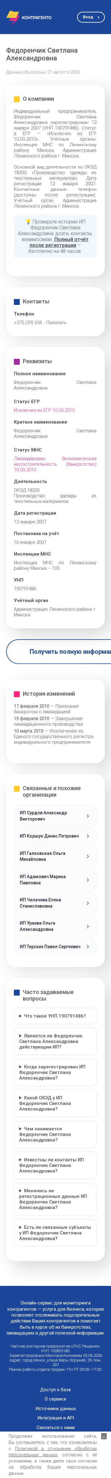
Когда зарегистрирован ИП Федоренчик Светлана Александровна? (52, 1072)
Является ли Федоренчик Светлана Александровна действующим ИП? (50, 1041)
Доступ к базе (55, 1389)
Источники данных (55, 1408)
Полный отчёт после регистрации (59, 242)
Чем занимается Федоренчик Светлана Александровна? (45, 1134)
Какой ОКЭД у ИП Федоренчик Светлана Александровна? (45, 1103)
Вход (88, 17)
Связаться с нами (56, 1427)
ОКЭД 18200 (26, 490)
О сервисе (55, 1399)
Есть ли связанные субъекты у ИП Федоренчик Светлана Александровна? (55, 1233)
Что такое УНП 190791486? (55, 1016)
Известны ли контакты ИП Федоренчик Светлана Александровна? (51, 1165)
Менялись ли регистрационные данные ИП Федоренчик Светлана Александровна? (53, 1199)
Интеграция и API (55, 1418)
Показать (56, 322)
